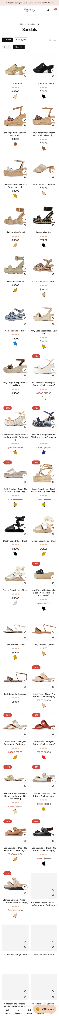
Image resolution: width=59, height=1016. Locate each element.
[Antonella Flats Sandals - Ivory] (44, 984)
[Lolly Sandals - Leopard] (15, 677)
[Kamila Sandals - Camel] (44, 265)
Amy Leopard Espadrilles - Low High (15, 383)
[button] (6, 2)
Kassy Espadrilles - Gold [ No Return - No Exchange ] (44, 490)
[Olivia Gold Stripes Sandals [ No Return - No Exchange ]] (15, 418)
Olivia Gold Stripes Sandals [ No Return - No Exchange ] (15, 437)
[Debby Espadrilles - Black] (15, 524)
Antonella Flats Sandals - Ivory (44, 1002)
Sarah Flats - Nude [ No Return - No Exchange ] (44, 695)
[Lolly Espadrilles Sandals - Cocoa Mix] (15, 116)
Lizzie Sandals (15, 83)
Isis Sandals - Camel (15, 232)
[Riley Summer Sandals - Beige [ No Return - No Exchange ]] (15, 777)
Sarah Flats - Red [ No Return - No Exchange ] (44, 742)
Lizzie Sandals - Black (43, 83)
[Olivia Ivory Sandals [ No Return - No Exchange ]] (44, 366)
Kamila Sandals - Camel (43, 281)
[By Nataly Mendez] (29, 10)
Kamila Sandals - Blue (15, 330)
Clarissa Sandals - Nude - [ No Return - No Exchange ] (15, 901)
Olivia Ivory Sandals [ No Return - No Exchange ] (43, 383)
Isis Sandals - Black (44, 232)
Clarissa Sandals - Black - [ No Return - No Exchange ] (44, 901)
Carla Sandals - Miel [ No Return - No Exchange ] (15, 849)
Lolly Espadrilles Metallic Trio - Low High (15, 185)
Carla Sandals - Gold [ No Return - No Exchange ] (44, 794)
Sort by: (20, 39)
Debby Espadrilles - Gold (44, 541)
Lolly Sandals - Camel (43, 644)
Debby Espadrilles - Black (15, 541)
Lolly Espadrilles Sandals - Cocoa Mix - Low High (43, 134)
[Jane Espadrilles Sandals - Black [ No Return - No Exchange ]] (44, 573)
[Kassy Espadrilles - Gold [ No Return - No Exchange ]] (44, 472)
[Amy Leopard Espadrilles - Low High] (15, 366)
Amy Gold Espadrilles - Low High (44, 332)
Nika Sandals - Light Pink (15, 951)
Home (23, 24)
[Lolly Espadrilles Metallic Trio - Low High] (15, 168)
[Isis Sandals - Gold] (15, 265)
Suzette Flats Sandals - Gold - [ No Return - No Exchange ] (15, 1003)
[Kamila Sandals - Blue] (15, 314)
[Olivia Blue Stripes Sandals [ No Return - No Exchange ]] (44, 418)
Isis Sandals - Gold (15, 281)
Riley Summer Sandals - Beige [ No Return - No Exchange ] (15, 796)
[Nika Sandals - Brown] (44, 935)
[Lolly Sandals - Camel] (44, 628)
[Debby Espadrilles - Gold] (44, 524)
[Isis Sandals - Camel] (15, 215)
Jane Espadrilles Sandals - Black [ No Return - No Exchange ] (43, 593)
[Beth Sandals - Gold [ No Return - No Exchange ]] (15, 472)
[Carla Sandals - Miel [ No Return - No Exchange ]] (15, 831)
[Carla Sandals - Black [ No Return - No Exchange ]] (44, 831)
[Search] (48, 10)
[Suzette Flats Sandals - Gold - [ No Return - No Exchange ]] (15, 984)
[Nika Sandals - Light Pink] (15, 935)
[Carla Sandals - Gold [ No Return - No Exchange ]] (44, 777)
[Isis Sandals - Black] (44, 215)
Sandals (31, 24)
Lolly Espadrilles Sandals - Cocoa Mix (15, 134)
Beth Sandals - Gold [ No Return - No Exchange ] (15, 490)
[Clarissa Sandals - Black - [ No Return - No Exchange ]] (44, 883)
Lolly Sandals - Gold (15, 644)
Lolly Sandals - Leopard (15, 694)
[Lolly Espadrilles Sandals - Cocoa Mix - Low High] (44, 116)
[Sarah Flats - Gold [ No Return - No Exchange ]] (15, 725)
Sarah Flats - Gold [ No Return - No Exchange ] (15, 742)
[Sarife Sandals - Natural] (44, 168)
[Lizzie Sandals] (15, 67)
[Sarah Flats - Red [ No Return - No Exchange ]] (44, 725)
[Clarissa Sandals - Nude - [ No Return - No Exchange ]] (15, 883)
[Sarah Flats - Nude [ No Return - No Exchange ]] (44, 677)
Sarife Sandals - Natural (44, 184)
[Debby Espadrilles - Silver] (15, 573)
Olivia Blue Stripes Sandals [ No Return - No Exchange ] (44, 437)
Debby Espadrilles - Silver (15, 590)
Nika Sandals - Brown (44, 951)
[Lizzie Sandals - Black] (44, 67)
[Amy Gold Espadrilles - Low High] (44, 314)
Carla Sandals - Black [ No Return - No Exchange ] (44, 849)
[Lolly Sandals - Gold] (15, 628)
